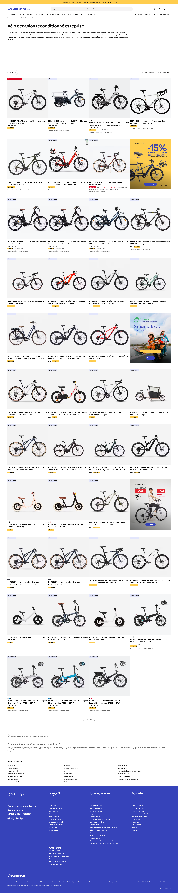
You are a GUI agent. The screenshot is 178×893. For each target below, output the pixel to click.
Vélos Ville (58, 62)
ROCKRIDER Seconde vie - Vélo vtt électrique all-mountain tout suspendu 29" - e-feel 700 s (107, 302)
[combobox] (164, 72)
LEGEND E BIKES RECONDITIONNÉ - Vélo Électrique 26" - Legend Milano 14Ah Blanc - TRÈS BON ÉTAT (109, 124)
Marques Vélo (122, 765)
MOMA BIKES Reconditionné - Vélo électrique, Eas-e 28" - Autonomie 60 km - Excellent (108, 243)
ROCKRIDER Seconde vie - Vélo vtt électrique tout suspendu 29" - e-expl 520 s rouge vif (67, 302)
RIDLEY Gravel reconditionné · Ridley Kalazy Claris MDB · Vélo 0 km (108, 183)
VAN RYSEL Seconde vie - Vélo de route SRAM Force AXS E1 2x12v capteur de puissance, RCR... (108, 581)
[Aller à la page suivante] (96, 719)
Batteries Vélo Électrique (15, 773)
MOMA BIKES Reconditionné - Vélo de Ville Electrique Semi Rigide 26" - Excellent (68, 243)
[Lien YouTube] (17, 818)
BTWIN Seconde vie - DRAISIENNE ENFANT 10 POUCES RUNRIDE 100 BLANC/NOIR (109, 639)
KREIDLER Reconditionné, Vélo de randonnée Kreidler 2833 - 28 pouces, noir (150, 243)
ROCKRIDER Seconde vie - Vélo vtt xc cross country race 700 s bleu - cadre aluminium (26, 469)
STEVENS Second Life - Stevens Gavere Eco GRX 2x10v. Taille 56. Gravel (25, 183)
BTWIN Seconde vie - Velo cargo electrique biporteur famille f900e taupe (150, 414)
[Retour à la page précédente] (82, 719)
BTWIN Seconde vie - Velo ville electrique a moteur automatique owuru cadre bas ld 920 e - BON (67, 469)
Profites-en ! (150, 524)
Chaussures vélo (12, 771)
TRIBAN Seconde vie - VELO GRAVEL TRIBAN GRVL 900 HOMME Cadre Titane (27, 302)
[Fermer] (169, 2)
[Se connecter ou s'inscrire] (164, 9)
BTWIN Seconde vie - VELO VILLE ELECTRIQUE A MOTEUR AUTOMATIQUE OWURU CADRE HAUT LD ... (108, 469)
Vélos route (79, 62)
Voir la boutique (150, 184)
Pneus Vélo (66, 765)
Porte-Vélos (66, 771)
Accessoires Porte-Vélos (15, 782)
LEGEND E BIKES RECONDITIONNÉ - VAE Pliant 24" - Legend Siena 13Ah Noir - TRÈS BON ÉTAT (107, 702)
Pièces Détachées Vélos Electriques (129, 771)
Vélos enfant (38, 62)
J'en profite (150, 358)
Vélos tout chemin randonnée (140, 62)
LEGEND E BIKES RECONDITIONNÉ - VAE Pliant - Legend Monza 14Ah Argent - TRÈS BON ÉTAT (27, 702)
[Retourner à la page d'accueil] (19, 9)
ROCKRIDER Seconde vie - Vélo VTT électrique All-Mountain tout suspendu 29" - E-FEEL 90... (66, 357)
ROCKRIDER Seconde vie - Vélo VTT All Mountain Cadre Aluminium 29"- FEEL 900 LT (107, 524)
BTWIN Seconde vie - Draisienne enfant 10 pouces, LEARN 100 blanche (26, 639)
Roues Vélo (11, 765)
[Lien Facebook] (8, 818)
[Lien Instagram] (21, 818)
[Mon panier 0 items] (168, 9)
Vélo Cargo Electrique (70, 779)
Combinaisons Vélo (124, 773)
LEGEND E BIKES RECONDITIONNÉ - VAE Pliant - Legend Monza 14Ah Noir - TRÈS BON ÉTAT (150, 641)
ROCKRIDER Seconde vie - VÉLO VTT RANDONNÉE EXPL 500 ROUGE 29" (109, 357)
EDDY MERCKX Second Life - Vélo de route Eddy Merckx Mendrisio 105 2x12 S (148, 122)
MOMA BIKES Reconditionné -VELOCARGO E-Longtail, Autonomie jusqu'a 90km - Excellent (68, 122)
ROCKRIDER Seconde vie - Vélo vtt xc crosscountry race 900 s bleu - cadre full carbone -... (26, 583)
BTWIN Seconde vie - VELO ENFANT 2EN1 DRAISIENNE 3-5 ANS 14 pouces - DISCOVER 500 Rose (67, 414)
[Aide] (159, 9)
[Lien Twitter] (12, 818)
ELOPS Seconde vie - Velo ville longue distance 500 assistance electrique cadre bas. (149, 302)
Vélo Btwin (66, 782)
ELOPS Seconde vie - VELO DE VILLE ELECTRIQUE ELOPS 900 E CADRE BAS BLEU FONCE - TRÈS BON (25, 357)
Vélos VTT (99, 62)
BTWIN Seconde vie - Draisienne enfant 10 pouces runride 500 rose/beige (26, 526)
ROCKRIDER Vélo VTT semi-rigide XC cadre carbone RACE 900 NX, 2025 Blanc (26, 122)
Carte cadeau (164, 14)
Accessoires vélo (13, 768)
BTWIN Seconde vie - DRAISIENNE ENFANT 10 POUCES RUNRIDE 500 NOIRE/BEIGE (68, 526)
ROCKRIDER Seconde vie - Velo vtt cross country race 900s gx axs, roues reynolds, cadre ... (150, 581)
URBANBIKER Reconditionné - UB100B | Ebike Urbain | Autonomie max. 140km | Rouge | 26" (68, 183)
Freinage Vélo (122, 768)
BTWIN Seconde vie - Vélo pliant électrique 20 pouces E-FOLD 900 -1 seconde (68, 639)
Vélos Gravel (120, 62)
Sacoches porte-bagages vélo (128, 779)
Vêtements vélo (12, 779)
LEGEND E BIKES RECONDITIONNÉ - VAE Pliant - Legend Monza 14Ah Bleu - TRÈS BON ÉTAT (68, 702)
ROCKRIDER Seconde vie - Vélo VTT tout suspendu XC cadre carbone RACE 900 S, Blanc (27, 414)
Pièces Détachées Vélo (70, 768)
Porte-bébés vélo (68, 776)
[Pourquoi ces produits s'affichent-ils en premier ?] (143, 72)
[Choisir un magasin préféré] (155, 9)
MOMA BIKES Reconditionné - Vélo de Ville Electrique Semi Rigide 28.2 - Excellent (27, 243)
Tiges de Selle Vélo (124, 776)
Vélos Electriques (17, 62)
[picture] (27, 98)
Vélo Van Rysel (67, 773)
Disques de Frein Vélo (14, 776)
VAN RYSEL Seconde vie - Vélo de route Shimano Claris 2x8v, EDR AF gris (107, 414)
